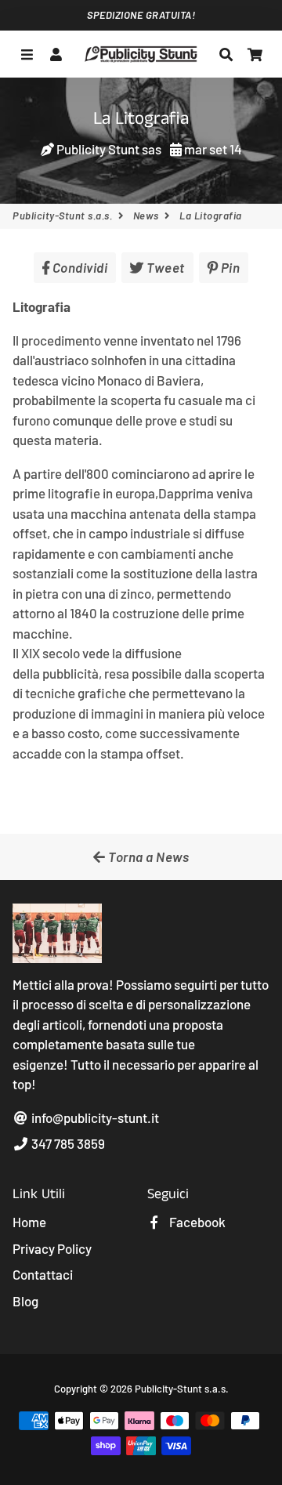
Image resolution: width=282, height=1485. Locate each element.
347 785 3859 (67, 1143)
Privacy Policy (52, 1248)
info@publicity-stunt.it (94, 1117)
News (146, 215)
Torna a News (148, 856)
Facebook (196, 1222)
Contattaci (43, 1274)
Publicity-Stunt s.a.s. (62, 215)
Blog (25, 1301)
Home (29, 1222)
